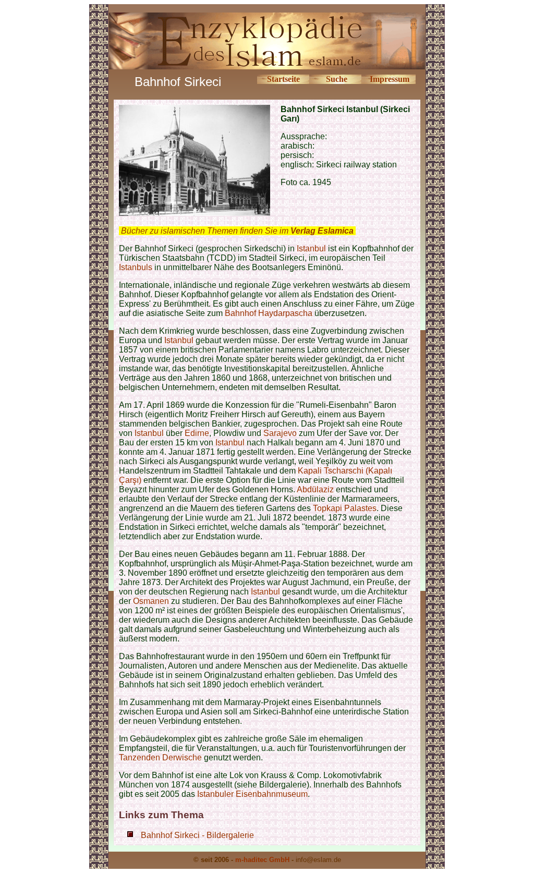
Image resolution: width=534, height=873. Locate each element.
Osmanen (151, 601)
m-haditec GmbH (262, 860)
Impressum (389, 79)
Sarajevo (280, 433)
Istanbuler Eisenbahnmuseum (252, 794)
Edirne (197, 433)
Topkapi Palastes (345, 508)
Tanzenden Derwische (160, 757)
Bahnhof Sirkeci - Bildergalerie (197, 835)
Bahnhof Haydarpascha (268, 313)
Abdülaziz (315, 489)
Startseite (283, 79)
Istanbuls (135, 267)
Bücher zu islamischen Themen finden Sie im (237, 230)
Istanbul (311, 248)
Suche (336, 79)
